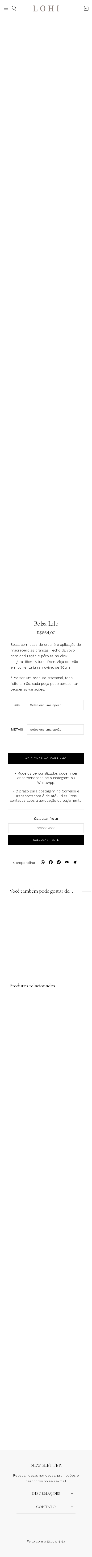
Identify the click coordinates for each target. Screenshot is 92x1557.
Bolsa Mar (23, 1429)
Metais (17, 729)
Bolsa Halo (23, 1205)
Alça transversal (24, 961)
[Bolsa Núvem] (68, 1397)
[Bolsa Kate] (68, 1023)
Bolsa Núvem (68, 1429)
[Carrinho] (86, 8)
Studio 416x (56, 1541)
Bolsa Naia (24, 1055)
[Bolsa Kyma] (68, 1247)
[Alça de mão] (68, 929)
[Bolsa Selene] (24, 1322)
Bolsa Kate (68, 1055)
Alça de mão (68, 961)
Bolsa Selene (23, 1354)
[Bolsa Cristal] (68, 1322)
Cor (17, 705)
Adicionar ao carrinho (46, 758)
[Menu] (6, 8)
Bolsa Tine (23, 1279)
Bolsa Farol (68, 1130)
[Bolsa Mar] (24, 1397)
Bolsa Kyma (68, 1279)
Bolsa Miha (68, 1205)
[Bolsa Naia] (24, 1023)
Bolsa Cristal (68, 1354)
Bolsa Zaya (23, 1130)
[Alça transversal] (24, 929)
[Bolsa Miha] (68, 1173)
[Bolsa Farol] (68, 1098)
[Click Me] (41, 1524)
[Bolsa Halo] (24, 1173)
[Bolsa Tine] (24, 1247)
